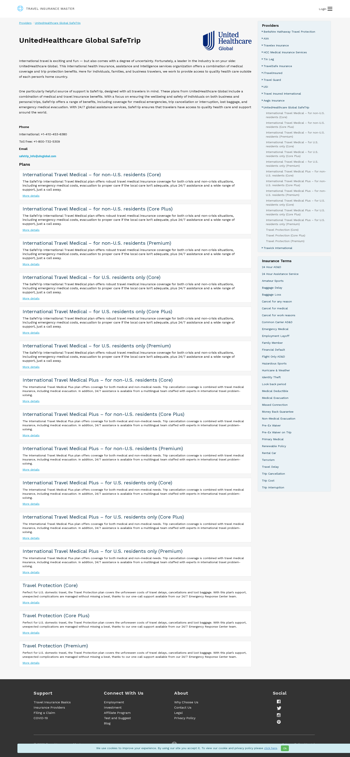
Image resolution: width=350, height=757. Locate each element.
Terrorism (268, 459)
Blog (107, 723)
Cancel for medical (275, 308)
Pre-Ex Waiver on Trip (276, 432)
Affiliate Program (117, 713)
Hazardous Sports (274, 363)
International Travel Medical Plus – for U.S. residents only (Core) (97, 483)
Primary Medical (273, 439)
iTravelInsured (273, 73)
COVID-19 (41, 718)
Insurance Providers (49, 707)
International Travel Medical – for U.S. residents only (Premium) (96, 346)
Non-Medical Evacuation (278, 418)
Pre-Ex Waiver (271, 425)
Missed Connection (275, 404)
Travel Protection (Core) (50, 585)
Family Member (272, 342)
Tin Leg (269, 59)
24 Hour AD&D (271, 267)
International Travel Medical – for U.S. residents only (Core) (91, 277)
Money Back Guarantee (277, 411)
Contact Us (182, 707)
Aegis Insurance (274, 100)
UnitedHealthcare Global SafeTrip (58, 23)
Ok (285, 748)
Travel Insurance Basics (52, 702)
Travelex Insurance (276, 45)
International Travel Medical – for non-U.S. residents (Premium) (96, 243)
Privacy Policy (184, 718)
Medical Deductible (275, 391)
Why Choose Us (186, 702)
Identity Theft (271, 377)
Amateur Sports (273, 280)
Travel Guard (272, 79)
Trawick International (278, 248)
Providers (25, 23)
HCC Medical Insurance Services (285, 52)
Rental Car (269, 453)
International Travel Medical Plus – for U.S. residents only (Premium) (102, 551)
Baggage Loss (271, 294)
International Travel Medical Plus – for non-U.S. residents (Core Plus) (103, 414)
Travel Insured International (282, 93)
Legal (178, 713)
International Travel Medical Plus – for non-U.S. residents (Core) (97, 380)
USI (266, 86)
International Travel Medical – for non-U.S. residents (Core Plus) (97, 209)
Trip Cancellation (273, 473)
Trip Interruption (273, 487)
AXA (266, 38)
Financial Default (273, 349)
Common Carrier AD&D (277, 322)
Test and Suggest (117, 718)
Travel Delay (270, 466)
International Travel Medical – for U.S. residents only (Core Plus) (97, 311)
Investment (113, 707)
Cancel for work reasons (278, 315)
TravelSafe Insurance (278, 66)
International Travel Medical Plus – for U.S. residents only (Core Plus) (103, 517)
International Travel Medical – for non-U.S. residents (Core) (91, 174)
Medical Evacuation (275, 397)
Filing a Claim (44, 713)
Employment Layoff (275, 335)
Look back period (274, 384)
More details (30, 195)
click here (270, 748)
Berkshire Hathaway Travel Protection (289, 31)
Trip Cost (268, 480)
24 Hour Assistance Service (280, 273)
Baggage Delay (272, 287)
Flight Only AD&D (273, 356)
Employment (114, 702)
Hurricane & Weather (276, 370)
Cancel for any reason (277, 301)
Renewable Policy (274, 446)
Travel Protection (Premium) (55, 646)
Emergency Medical (275, 329)
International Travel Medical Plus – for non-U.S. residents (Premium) (102, 448)
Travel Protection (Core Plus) (55, 615)
